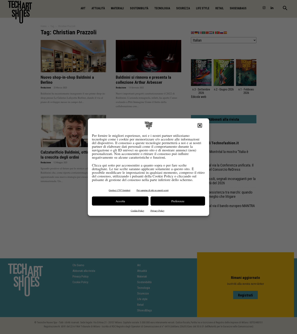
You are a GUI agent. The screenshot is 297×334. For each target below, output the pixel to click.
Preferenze (177, 201)
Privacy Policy (157, 210)
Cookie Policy (137, 210)
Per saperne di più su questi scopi (153, 190)
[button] (200, 125)
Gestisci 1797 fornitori (119, 190)
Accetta (120, 201)
